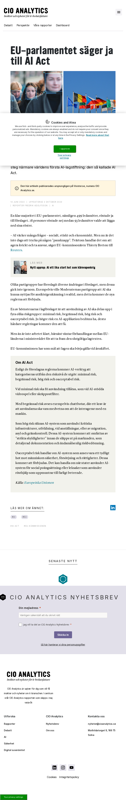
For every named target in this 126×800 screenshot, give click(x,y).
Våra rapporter (42, 25)
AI (5, 737)
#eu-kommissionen (35, 526)
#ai (13, 517)
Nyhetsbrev (52, 723)
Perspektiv (23, 25)
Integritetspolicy (69, 777)
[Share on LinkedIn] (113, 507)
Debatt (8, 25)
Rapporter (9, 723)
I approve (65, 148)
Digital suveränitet (14, 750)
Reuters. (16, 250)
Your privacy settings (13, 797)
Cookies (51, 777)
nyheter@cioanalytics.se (102, 723)
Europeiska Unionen (39, 482)
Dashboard (62, 25)
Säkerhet (9, 743)
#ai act (14, 526)
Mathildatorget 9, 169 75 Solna (101, 732)
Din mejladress (28, 608)
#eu (25, 517)
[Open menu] (119, 12)
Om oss (50, 730)
